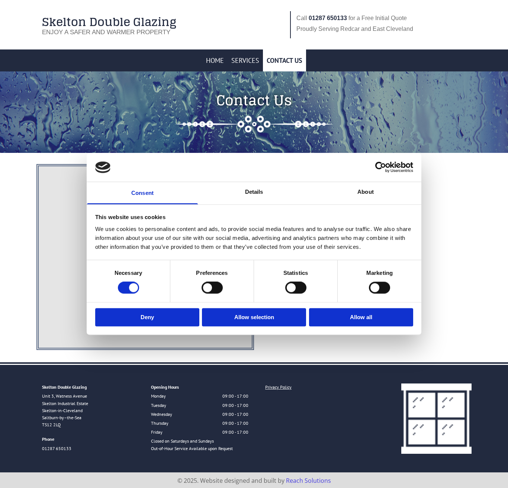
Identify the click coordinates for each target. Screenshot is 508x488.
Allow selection (254, 317)
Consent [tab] (142, 193)
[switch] (212, 288)
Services (245, 60)
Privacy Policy (278, 387)
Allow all (361, 317)
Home (215, 60)
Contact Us (284, 60)
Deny (147, 317)
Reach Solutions (308, 480)
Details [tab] (254, 192)
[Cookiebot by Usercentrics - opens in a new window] (380, 167)
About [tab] (365, 192)
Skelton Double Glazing (109, 22)
